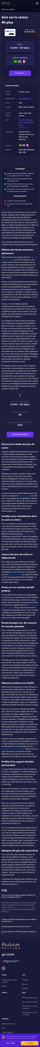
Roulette (25, 980)
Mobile (4, 986)
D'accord (29, 1043)
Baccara (25, 984)
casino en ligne (24, 496)
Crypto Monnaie (7, 1032)
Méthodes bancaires (9, 1024)
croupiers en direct (30, 534)
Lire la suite (10, 1043)
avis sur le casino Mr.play (23, 907)
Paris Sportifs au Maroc (30, 1002)
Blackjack (25, 988)
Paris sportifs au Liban (29, 997)
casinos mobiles (15, 574)
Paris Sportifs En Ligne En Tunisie (29, 1013)
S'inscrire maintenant (20, 434)
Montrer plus (23, 127)
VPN (3, 1028)
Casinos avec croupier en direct (9, 981)
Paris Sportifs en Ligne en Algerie (29, 1007)
